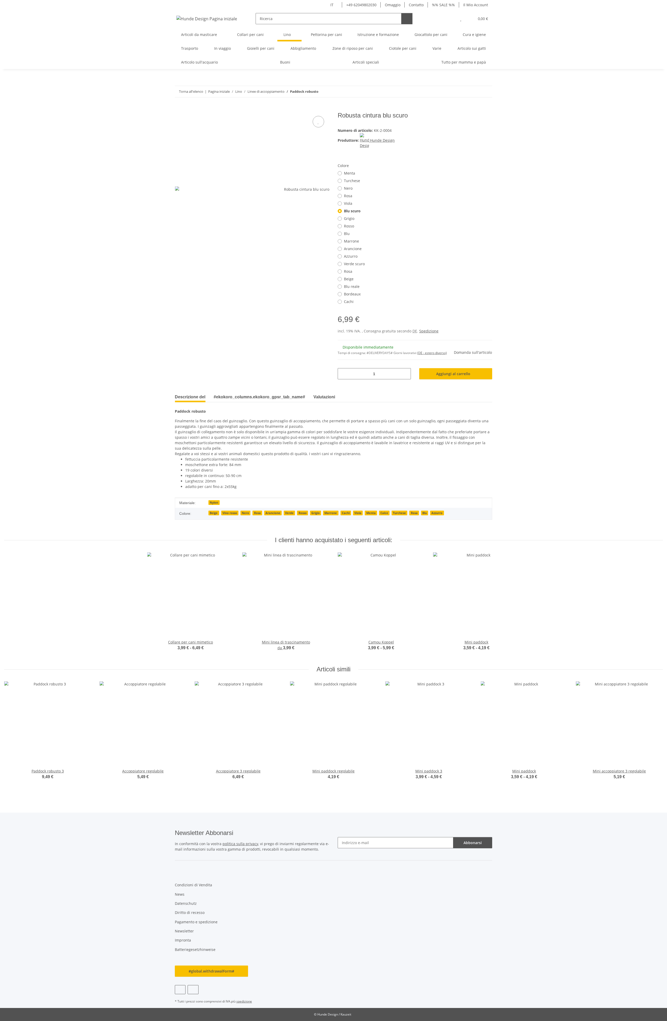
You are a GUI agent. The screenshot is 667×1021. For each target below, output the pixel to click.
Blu (347, 233)
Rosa (348, 195)
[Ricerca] (406, 18)
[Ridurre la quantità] (343, 373)
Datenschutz (186, 903)
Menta (349, 173)
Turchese (352, 180)
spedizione (244, 1001)
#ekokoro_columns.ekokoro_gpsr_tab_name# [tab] (259, 397)
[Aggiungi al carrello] (179, 109)
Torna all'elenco (191, 91)
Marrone (351, 241)
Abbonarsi (473, 842)
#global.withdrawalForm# (211, 971)
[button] (450, 19)
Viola (348, 203)
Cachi (349, 301)
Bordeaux (352, 294)
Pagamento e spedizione (196, 921)
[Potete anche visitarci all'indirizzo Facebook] (180, 989)
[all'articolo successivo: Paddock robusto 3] (486, 91)
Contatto (416, 4)
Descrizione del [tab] (190, 397)
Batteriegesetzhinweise (195, 949)
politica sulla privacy (240, 843)
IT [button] (332, 4)
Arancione (353, 248)
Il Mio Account (475, 4)
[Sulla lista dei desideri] (318, 121)
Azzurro (350, 256)
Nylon (214, 502)
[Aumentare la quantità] (405, 373)
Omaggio (392, 4)
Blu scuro (352, 210)
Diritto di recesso (190, 912)
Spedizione (429, 331)
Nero (348, 188)
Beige (349, 278)
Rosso (349, 226)
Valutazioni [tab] (324, 397)
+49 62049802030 (361, 4)
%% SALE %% (443, 4)
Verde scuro (354, 263)
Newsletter (184, 931)
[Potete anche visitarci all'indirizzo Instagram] (193, 989)
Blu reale (352, 286)
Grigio (349, 218)
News (179, 894)
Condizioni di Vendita (193, 884)
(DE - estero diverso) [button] (432, 353)
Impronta (183, 940)
